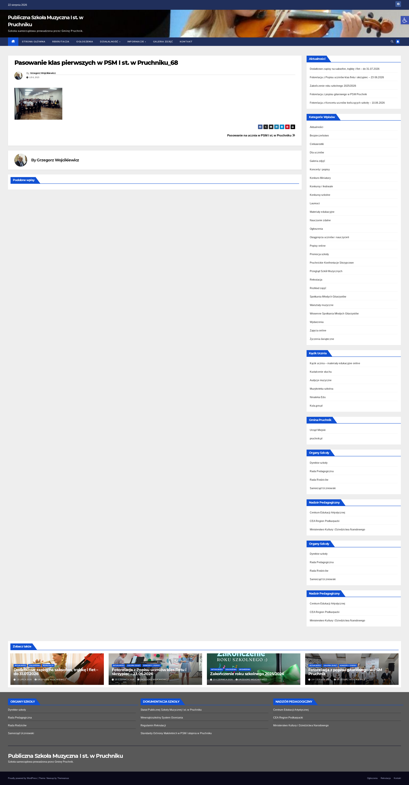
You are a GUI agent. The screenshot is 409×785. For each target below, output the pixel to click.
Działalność (109, 41)
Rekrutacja (60, 41)
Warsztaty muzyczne (322, 305)
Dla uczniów (317, 152)
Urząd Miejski (318, 430)
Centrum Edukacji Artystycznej (327, 512)
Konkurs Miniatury (320, 178)
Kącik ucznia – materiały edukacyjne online (335, 363)
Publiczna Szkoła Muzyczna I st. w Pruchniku (65, 756)
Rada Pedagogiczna (322, 471)
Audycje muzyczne (321, 380)
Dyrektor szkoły (319, 462)
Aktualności (316, 127)
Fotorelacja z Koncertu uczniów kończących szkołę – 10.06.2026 (347, 102)
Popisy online (318, 245)
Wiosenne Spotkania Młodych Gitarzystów (334, 313)
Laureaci (315, 203)
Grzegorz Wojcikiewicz (43, 73)
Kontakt (186, 41)
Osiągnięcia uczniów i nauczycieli (329, 237)
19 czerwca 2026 (321, 679)
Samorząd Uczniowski (323, 488)
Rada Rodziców (319, 479)
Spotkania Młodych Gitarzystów (328, 296)
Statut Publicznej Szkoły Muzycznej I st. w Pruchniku (171, 709)
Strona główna (33, 41)
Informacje (136, 41)
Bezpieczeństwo (319, 135)
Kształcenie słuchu (321, 371)
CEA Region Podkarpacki (325, 521)
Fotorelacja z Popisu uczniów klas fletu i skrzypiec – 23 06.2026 (347, 77)
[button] (405, 20)
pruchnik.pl (316, 438)
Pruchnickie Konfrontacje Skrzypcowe (332, 262)
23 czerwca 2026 (223, 679)
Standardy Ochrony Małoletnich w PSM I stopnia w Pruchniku (176, 733)
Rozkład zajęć (318, 288)
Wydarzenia (317, 322)
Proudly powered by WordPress (23, 778)
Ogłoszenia (84, 41)
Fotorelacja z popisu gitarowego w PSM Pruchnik (338, 94)
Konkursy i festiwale (321, 186)
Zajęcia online (318, 330)
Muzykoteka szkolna (321, 388)
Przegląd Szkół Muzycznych (326, 271)
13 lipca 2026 (24, 679)
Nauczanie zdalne (320, 220)
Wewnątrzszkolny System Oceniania (162, 717)
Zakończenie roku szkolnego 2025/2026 (333, 85)
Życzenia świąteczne (322, 339)
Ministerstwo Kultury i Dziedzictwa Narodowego (337, 529)
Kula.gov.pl (316, 405)
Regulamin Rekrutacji (153, 725)
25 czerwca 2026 (125, 679)
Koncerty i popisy (320, 169)
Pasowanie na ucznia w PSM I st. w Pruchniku (259, 135)
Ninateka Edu (318, 397)
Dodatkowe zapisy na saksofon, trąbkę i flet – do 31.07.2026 (345, 68)
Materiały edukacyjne (322, 211)
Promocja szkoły (319, 254)
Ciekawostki (317, 144)
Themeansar (63, 778)
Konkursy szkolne (320, 195)
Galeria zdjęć (163, 41)
